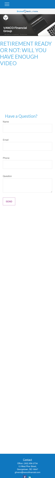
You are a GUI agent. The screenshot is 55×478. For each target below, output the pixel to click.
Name (6, 121)
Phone (6, 158)
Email (6, 139)
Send (9, 201)
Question (7, 176)
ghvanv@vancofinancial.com (27, 472)
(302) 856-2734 (31, 463)
